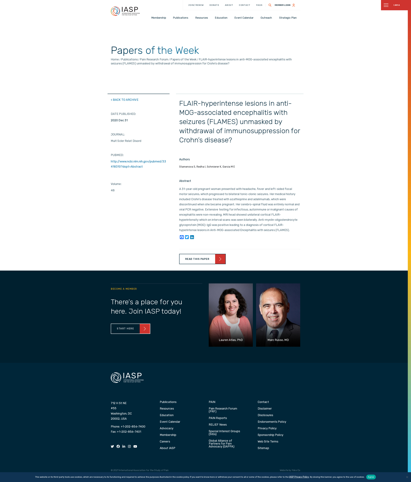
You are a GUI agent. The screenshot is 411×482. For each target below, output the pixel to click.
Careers (165, 441)
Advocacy (166, 428)
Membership (168, 435)
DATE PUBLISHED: (123, 114)
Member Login (282, 5)
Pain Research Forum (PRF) (223, 410)
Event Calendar (170, 422)
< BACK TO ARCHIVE (124, 100)
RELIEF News (218, 424)
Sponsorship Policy (270, 435)
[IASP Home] (125, 11)
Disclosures (265, 415)
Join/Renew (196, 5)
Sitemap (263, 448)
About (229, 5)
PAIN (212, 402)
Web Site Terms (268, 441)
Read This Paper (197, 259)
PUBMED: (117, 155)
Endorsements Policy (272, 422)
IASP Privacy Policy (299, 477)
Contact (244, 5)
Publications (168, 402)
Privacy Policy (267, 428)
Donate (214, 5)
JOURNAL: (118, 134)
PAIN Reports (218, 418)
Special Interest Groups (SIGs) (224, 433)
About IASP (167, 448)
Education (167, 415)
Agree (371, 477)
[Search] (270, 5)
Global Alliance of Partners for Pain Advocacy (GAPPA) (222, 443)
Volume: (116, 184)
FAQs (259, 5)
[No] (407, 477)
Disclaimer (265, 408)
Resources (167, 408)
